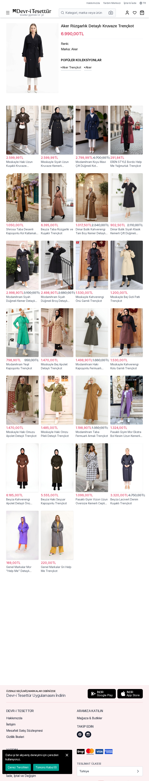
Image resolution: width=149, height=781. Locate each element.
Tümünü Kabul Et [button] (46, 767)
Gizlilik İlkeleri (15, 737)
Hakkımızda (93, 3)
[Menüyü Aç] (7, 13)
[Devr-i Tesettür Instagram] (88, 734)
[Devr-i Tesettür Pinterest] (80, 734)
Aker (88, 67)
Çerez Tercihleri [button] (18, 767)
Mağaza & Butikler (89, 718)
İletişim (11, 724)
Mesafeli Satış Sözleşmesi (24, 730)
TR (144, 3)
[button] (111, 13)
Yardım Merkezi (112, 3)
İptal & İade (130, 3)
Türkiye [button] (84, 771)
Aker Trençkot (71, 67)
